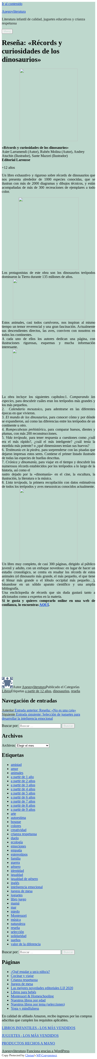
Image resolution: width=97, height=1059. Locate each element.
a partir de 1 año (22, 777)
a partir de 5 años (23, 793)
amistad (16, 765)
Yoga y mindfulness (25, 1008)
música (16, 919)
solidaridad (18, 936)
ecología (17, 842)
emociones (18, 846)
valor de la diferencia (26, 944)
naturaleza (18, 924)
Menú (7, 31)
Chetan (29, 1055)
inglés (15, 883)
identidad (17, 871)
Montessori (19, 915)
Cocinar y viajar (22, 976)
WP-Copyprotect (46, 1055)
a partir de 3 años (23, 785)
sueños (16, 940)
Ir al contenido (12, 4)
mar (13, 907)
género (16, 866)
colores (16, 826)
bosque (16, 822)
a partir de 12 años (38, 691)
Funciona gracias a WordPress (48, 1051)
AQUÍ (44, 605)
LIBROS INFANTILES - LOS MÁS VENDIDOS (38, 1028)
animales (17, 773)
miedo (15, 911)
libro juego (18, 899)
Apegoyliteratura (14, 11)
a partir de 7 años (23, 801)
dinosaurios (61, 691)
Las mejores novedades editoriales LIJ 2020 (42, 988)
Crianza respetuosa (24, 980)
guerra (15, 862)
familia (16, 858)
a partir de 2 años (23, 781)
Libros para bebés (23, 992)
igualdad (17, 875)
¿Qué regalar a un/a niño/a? (30, 972)
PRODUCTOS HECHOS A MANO (28, 1043)
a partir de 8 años (23, 805)
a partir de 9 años (23, 809)
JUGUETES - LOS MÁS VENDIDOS (30, 1035)
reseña (75, 691)
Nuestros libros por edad (28, 1000)
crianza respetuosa (24, 834)
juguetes (17, 895)
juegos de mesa (21, 891)
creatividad (18, 830)
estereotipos (19, 854)
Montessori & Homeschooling (32, 996)
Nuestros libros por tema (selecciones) (38, 1004)
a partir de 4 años (23, 789)
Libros (6, 691)
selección (17, 932)
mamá (15, 903)
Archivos (8, 745)
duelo (15, 838)
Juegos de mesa (22, 984)
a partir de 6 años (23, 797)
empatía (16, 850)
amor (14, 769)
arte (13, 813)
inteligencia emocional (27, 887)
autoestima (18, 818)
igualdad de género (24, 879)
